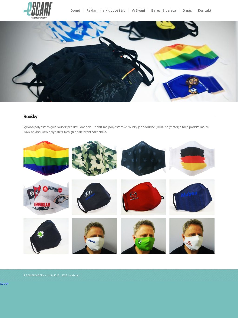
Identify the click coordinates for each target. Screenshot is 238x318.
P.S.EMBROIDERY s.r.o (36, 275)
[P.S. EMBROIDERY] (46, 10)
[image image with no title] (47, 160)
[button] (119, 283)
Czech (4, 283)
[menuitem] (75, 10)
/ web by (73, 275)
